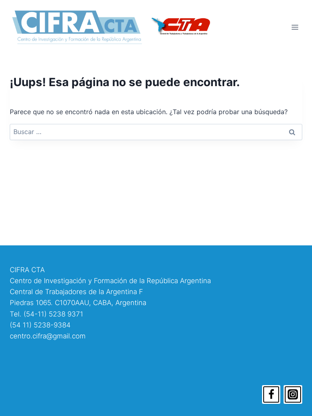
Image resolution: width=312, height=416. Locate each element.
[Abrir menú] (294, 27)
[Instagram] (293, 394)
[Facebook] (271, 394)
